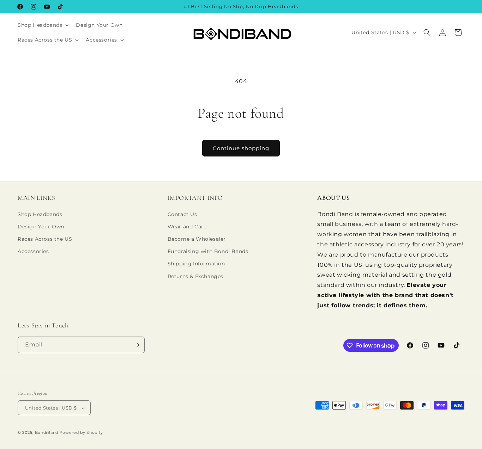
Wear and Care (187, 226)
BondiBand (46, 432)
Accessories (33, 251)
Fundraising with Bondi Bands (208, 251)
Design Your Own (41, 226)
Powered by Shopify (81, 432)
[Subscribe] (136, 345)
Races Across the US (45, 239)
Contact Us (182, 214)
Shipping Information (196, 264)
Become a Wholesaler (197, 239)
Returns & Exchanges (195, 276)
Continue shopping (241, 148)
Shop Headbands (40, 214)
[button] (42, 25)
